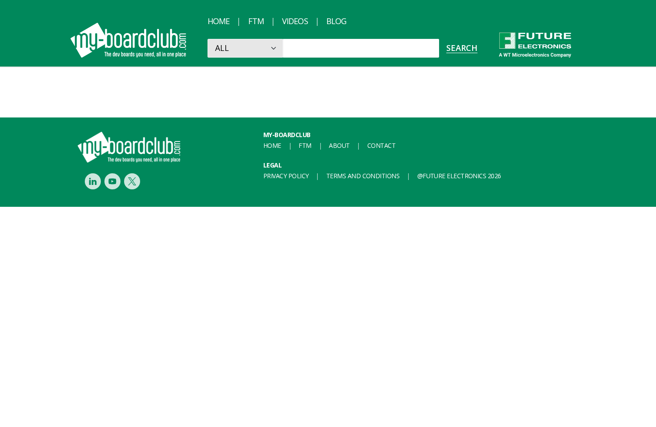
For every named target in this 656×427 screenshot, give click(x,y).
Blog (336, 21)
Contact (381, 145)
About (339, 145)
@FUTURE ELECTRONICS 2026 (459, 176)
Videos (295, 21)
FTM (256, 21)
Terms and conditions (362, 176)
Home (218, 21)
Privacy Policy (285, 176)
